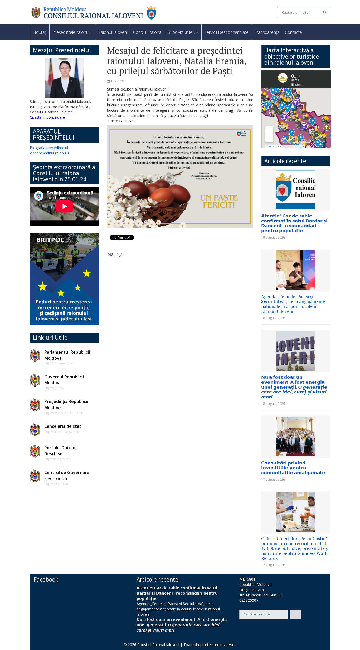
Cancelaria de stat (62, 426)
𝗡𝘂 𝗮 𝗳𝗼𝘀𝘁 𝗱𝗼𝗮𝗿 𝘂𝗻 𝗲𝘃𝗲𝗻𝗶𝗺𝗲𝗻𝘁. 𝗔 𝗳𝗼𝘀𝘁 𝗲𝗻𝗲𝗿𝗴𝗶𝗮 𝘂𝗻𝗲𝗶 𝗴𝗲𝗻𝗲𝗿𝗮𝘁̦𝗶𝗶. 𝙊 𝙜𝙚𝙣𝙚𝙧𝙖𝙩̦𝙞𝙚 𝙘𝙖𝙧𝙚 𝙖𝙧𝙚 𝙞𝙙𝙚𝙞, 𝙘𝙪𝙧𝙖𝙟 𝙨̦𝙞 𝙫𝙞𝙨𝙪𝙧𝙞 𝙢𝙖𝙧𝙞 (294, 387)
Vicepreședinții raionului (50, 152)
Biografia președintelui (49, 147)
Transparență (266, 32)
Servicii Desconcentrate (226, 32)
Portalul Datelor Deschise (60, 451)
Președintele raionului (72, 32)
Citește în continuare (47, 117)
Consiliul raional (147, 32)
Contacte (293, 32)
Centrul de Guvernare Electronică (66, 475)
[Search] (324, 12)
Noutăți (40, 32)
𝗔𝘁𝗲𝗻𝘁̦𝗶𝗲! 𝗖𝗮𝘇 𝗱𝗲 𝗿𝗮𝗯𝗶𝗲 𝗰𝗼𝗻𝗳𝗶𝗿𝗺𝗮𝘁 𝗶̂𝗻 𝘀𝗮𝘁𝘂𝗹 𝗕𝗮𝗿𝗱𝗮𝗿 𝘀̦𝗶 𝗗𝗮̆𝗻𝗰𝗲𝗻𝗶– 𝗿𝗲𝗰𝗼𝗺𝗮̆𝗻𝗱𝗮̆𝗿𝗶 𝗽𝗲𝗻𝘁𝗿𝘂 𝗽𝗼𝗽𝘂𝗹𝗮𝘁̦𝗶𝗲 (294, 223)
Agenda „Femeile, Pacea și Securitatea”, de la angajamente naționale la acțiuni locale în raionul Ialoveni (293, 303)
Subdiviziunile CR (183, 32)
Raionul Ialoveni (113, 32)
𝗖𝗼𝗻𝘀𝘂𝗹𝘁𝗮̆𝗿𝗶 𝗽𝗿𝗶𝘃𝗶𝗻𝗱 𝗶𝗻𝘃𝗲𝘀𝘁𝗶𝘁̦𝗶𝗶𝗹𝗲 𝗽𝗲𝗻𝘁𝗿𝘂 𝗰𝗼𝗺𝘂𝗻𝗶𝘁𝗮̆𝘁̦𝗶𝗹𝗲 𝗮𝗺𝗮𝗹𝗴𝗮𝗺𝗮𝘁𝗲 (293, 468)
